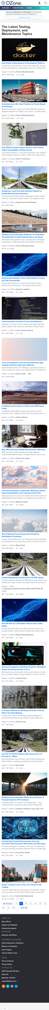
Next (23, 908)
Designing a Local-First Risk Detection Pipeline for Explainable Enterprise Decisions (22, 192)
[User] (39, 3)
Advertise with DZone (9, 935)
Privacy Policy (7, 964)
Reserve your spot (24, 17)
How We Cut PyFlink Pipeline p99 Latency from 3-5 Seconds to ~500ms (22, 755)
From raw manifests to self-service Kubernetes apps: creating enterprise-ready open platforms (23, 363)
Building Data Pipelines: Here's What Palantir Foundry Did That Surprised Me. (23, 279)
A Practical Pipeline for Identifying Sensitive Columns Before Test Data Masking (23, 711)
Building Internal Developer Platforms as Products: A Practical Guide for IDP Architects (23, 798)
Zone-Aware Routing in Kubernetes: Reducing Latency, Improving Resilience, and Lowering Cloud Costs (24, 491)
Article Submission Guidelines (12, 943)
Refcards (5, 8)
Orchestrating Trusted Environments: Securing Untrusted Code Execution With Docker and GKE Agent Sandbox (24, 842)
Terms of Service (8, 961)
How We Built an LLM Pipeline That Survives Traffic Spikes (22, 624)
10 (13, 908)
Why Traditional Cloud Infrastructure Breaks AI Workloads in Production (20, 535)
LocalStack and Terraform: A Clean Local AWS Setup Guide (23, 407)
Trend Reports (17, 8)
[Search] (45, 2)
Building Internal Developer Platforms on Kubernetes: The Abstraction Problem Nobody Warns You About (23, 235)
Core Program (7, 950)
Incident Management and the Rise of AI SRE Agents (23, 577)
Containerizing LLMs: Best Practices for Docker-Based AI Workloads (23, 105)
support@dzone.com (9, 981)
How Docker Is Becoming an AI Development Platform (23, 63)
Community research (9, 928)
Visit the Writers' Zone (9, 953)
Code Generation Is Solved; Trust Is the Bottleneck (22, 321)
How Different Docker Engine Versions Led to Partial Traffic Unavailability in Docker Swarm (22, 148)
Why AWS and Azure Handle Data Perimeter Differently (23, 449)
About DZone (6, 921)
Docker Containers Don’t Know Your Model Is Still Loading (21, 886)
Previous (8, 903)
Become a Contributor (9, 946)
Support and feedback (9, 925)
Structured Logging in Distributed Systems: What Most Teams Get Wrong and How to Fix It (23, 668)
